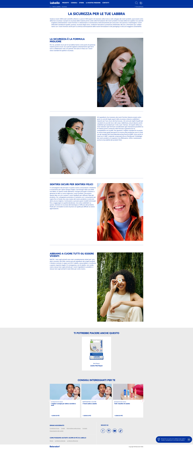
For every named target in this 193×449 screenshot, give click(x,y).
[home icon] (50, 6)
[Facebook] (103, 431)
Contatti (105, 3)
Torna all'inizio (139, 6)
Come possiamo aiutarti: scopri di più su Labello (68, 438)
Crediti (63, 428)
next (143, 401)
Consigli (74, 3)
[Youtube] (115, 431)
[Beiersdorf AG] (55, 447)
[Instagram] (109, 431)
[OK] (141, 3)
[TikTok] (120, 431)
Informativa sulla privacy (74, 428)
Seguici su (104, 425)
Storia (81, 3)
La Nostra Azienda (60, 441)
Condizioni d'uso (54, 428)
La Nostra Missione (93, 3)
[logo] (55, 3)
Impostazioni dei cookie (56, 431)
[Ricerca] (136, 3)
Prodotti (65, 3)
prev (50, 401)
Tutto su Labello (56, 6)
